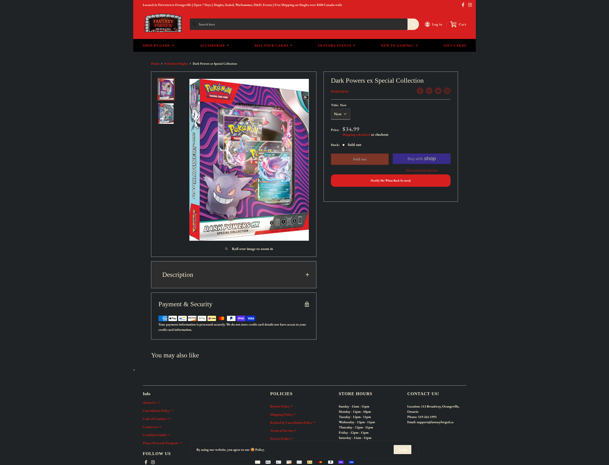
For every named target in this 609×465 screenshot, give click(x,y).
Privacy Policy (280, 438)
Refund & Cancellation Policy (291, 422)
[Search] (413, 24)
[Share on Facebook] (420, 90)
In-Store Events (335, 45)
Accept (402, 449)
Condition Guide (155, 435)
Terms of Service (281, 430)
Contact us (150, 427)
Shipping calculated (356, 134)
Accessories (213, 45)
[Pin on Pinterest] (429, 90)
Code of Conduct (155, 419)
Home (155, 63)
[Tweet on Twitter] (438, 90)
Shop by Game (157, 45)
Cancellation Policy (157, 410)
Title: (339, 105)
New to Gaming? (398, 45)
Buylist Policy (280, 406)
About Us (150, 402)
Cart (462, 24)
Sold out (359, 159)
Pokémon (340, 91)
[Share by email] (447, 90)
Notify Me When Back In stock (391, 180)
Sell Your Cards (272, 45)
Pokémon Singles (176, 63)
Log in (437, 24)
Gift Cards (455, 45)
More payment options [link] (421, 170)
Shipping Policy (281, 414)
